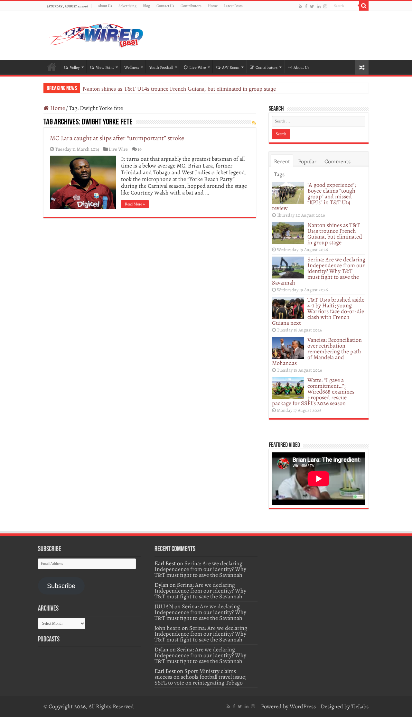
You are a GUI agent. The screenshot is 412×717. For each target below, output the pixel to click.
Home (213, 5)
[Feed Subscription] (254, 123)
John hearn (167, 628)
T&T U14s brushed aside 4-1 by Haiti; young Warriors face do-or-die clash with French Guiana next (318, 311)
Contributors (191, 5)
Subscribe (61, 585)
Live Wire (197, 67)
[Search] (364, 6)
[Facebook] (306, 6)
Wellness (131, 67)
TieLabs (360, 706)
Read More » (135, 204)
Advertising (127, 5)
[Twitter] (312, 6)
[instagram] (325, 6)
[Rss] (300, 6)
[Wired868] (96, 34)
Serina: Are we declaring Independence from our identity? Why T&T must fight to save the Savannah (318, 271)
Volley (75, 67)
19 (140, 149)
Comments (337, 161)
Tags (279, 174)
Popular (307, 161)
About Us (105, 5)
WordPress (303, 706)
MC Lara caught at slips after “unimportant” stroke (117, 138)
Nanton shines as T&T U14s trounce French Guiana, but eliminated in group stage (179, 89)
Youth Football (161, 67)
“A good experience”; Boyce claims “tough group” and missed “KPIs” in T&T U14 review (314, 196)
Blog (146, 5)
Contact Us (165, 5)
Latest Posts (233, 5)
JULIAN (163, 606)
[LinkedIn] (318, 6)
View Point (105, 67)
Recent (282, 161)
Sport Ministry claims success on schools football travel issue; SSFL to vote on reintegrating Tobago (200, 676)
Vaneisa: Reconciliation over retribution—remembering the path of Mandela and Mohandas (317, 351)
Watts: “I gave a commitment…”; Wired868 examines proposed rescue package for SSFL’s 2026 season (313, 391)
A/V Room (230, 67)
